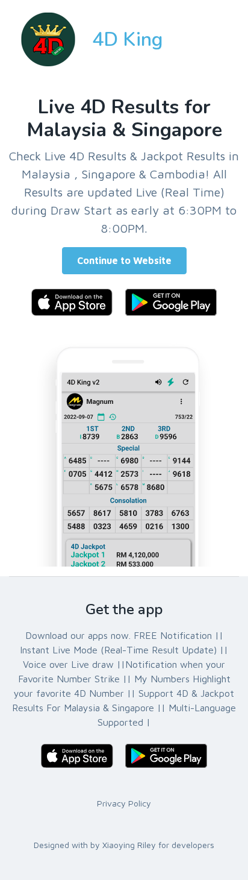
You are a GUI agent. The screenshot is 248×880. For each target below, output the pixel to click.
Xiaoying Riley (129, 845)
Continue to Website (124, 260)
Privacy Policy (124, 803)
